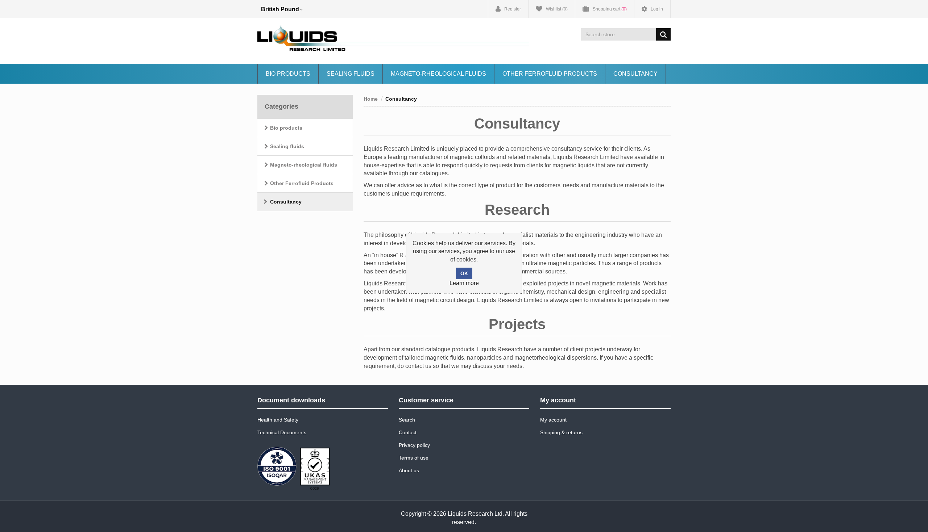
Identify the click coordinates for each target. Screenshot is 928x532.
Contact (408, 432)
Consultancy (635, 74)
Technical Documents (281, 432)
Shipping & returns (561, 432)
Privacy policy (414, 445)
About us (409, 470)
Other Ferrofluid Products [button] (549, 74)
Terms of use (413, 458)
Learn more (464, 283)
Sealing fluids (350, 74)
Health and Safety (277, 420)
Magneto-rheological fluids (438, 74)
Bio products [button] (288, 74)
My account (553, 420)
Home (371, 99)
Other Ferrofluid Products (302, 183)
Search (407, 420)
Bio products (286, 128)
